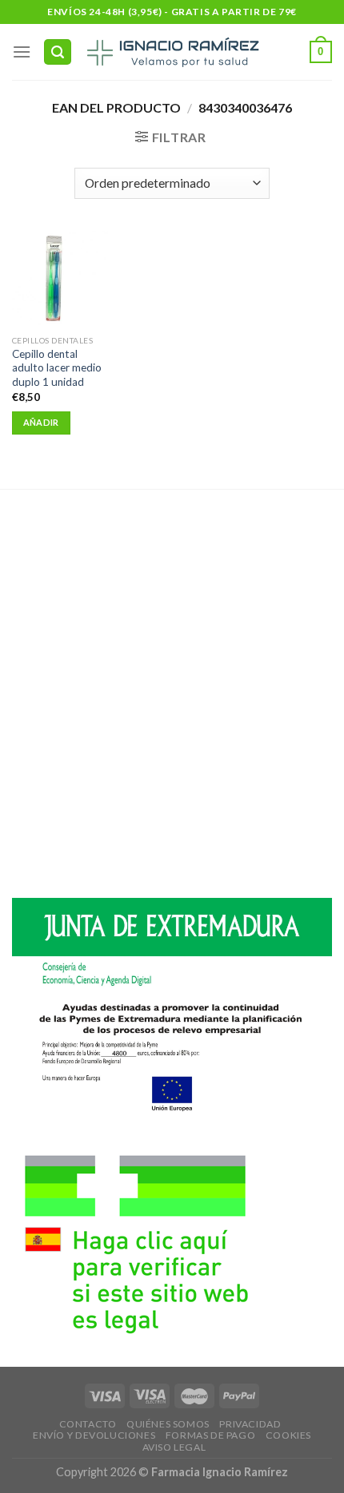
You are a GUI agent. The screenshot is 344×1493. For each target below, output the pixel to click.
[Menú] (21, 51)
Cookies (288, 1435)
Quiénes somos (168, 1424)
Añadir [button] (41, 422)
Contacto (88, 1424)
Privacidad (250, 1424)
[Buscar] (57, 52)
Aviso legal (174, 1447)
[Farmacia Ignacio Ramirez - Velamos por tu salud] (172, 51)
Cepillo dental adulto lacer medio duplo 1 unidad (57, 367)
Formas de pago (211, 1435)
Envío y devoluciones (94, 1435)
